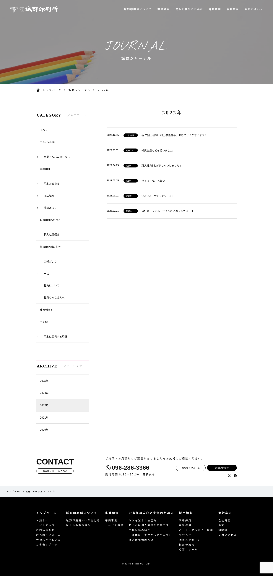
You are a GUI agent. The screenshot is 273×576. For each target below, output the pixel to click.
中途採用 (185, 525)
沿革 (221, 525)
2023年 (44, 393)
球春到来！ (46, 310)
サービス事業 (114, 525)
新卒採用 (185, 520)
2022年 (103, 90)
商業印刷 (45, 169)
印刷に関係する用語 (55, 336)
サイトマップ (45, 525)
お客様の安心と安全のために (151, 513)
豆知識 (44, 322)
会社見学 (185, 535)
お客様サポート (47, 544)
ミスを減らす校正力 (143, 520)
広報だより (50, 261)
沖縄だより (50, 207)
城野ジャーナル (80, 90)
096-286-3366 (130, 468)
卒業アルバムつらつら (57, 157)
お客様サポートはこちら (55, 470)
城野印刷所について (138, 9)
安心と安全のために (189, 9)
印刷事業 (111, 520)
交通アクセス (227, 535)
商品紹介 (49, 195)
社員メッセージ (190, 539)
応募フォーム (188, 549)
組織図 (223, 530)
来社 (46, 273)
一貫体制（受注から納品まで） (150, 535)
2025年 (44, 381)
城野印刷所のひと (50, 220)
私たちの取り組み (78, 525)
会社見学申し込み (48, 539)
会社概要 (224, 520)
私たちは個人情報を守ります (149, 525)
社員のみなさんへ (54, 297)
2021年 (44, 417)
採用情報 (215, 9)
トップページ (51, 90)
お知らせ (42, 520)
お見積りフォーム (191, 467)
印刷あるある (51, 183)
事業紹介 (163, 9)
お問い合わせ (254, 9)
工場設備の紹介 (140, 530)
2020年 (44, 429)
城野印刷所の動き (50, 247)
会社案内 (233, 9)
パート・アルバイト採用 (196, 530)
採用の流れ (187, 544)
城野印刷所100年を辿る (83, 520)
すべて (43, 130)
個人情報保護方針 (141, 539)
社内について (51, 285)
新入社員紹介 (51, 234)
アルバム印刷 (48, 142)
